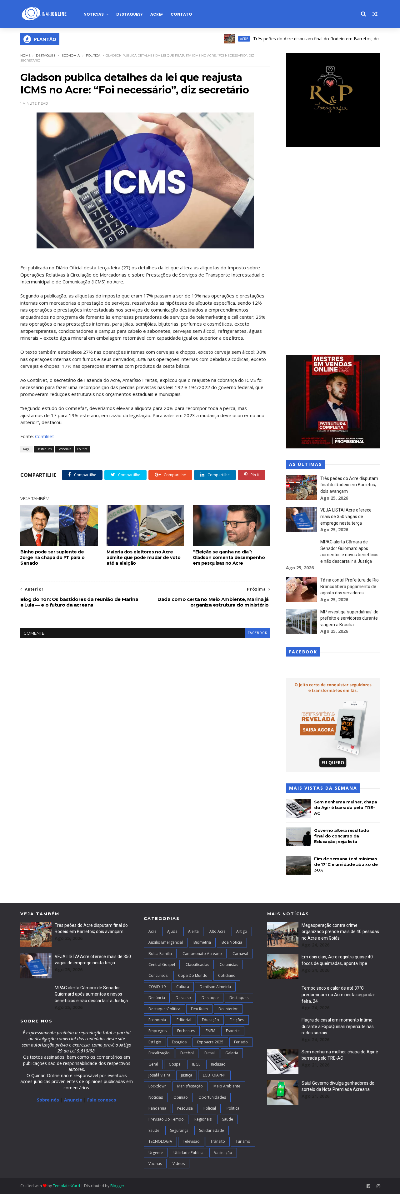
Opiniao (180, 1097)
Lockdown (157, 1086)
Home (25, 55)
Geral (153, 1064)
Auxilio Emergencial (165, 942)
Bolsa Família (160, 953)
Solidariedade (211, 1130)
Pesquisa (185, 1108)
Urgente (155, 1152)
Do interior (228, 1009)
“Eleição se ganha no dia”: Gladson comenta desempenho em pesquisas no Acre (229, 557)
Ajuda (172, 931)
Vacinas (155, 1163)
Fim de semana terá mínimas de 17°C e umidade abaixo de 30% (346, 864)
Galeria (231, 1053)
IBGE (196, 1064)
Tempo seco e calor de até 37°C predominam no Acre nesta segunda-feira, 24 (338, 994)
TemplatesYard (66, 1185)
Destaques (128, 14)
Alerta (193, 931)
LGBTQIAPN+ (214, 1075)
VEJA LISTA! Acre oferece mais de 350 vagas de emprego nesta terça (346, 516)
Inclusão (218, 1064)
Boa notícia (232, 942)
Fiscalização (159, 1053)
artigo (241, 931)
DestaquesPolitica (164, 1009)
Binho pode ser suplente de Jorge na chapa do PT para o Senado (52, 557)
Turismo (243, 1141)
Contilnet (44, 436)
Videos (178, 1163)
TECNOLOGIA (160, 1141)
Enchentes (186, 1030)
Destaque (210, 997)
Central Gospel (161, 964)
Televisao (191, 1141)
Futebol (187, 1053)
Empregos (157, 1030)
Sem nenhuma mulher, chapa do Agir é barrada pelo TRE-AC (345, 807)
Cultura (182, 986)
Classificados (197, 964)
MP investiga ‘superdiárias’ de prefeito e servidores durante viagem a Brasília (349, 618)
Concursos (158, 975)
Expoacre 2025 (210, 1042)
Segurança (179, 1130)
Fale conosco (101, 1100)
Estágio (154, 1042)
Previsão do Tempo (166, 1119)
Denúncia (156, 997)
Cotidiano (227, 975)
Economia (71, 55)
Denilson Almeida (215, 986)
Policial (209, 1108)
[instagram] (378, 1186)
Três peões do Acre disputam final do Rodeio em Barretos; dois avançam (305, 39)
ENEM (210, 1030)
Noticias (93, 14)
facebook (257, 633)
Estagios (179, 1042)
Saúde (153, 1130)
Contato (181, 14)
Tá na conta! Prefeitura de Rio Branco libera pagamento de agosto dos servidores (349, 586)
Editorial (184, 1019)
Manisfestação (190, 1086)
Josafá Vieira (159, 1075)
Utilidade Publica (188, 1152)
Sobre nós (48, 1100)
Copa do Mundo (193, 975)
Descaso (183, 997)
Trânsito (217, 1141)
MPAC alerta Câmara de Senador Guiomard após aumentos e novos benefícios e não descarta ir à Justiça (91, 994)
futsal (209, 1053)
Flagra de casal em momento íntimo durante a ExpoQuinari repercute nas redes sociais (338, 1026)
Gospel (175, 1064)
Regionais (203, 1119)
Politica (93, 55)
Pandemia (157, 1108)
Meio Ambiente (226, 1086)
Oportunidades (212, 1097)
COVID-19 (157, 986)
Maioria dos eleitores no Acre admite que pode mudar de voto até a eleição (143, 557)
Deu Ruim (199, 1009)
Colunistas (229, 964)
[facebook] (368, 1186)
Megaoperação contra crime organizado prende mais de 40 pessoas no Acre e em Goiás (340, 932)
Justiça (186, 1075)
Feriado (241, 1042)
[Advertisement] (333, 251)
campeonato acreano (202, 953)
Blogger (117, 1185)
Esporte (233, 1030)
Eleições (237, 1019)
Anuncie (73, 1100)
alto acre (217, 931)
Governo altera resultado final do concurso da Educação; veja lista (341, 836)
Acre (155, 14)
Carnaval (240, 953)
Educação (210, 1019)
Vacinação (223, 1152)
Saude (227, 1119)
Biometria (202, 942)
